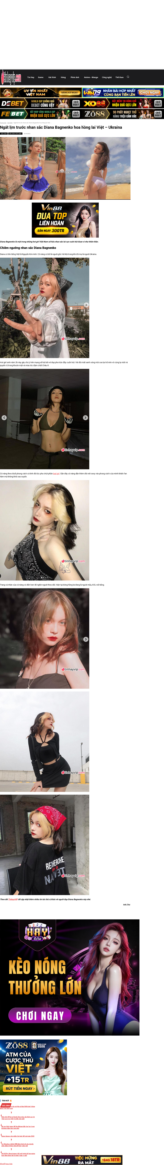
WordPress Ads (6, 1163)
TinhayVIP (13, 899)
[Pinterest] (69, 910)
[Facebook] (53, 910)
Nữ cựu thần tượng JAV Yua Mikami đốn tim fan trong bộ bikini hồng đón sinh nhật (18, 1127)
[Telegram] (77, 910)
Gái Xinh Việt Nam (15, 133)
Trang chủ (3, 123)
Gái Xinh (9, 123)
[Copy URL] (85, 910)
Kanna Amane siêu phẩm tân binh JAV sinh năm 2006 (17, 1136)
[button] (128, 77)
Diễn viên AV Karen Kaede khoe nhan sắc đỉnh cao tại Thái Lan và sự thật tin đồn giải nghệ (18, 1118)
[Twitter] (61, 910)
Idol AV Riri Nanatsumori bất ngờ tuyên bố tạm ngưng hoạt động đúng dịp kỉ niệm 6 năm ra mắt (18, 1154)
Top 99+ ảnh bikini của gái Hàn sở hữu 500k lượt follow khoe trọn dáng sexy (17, 1107)
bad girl (56, 473)
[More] (94, 910)
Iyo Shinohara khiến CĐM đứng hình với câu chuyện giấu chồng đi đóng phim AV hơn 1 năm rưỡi (17, 1145)
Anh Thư (126, 904)
